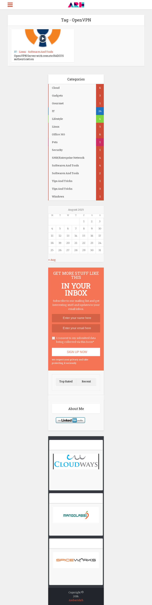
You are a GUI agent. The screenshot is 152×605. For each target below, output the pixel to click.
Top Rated (65, 381)
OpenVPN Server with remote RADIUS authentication (39, 57)
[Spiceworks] (76, 560)
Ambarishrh (76, 600)
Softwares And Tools (40, 51)
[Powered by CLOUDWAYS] (76, 461)
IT (15, 51)
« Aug (52, 259)
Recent (86, 381)
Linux (22, 51)
